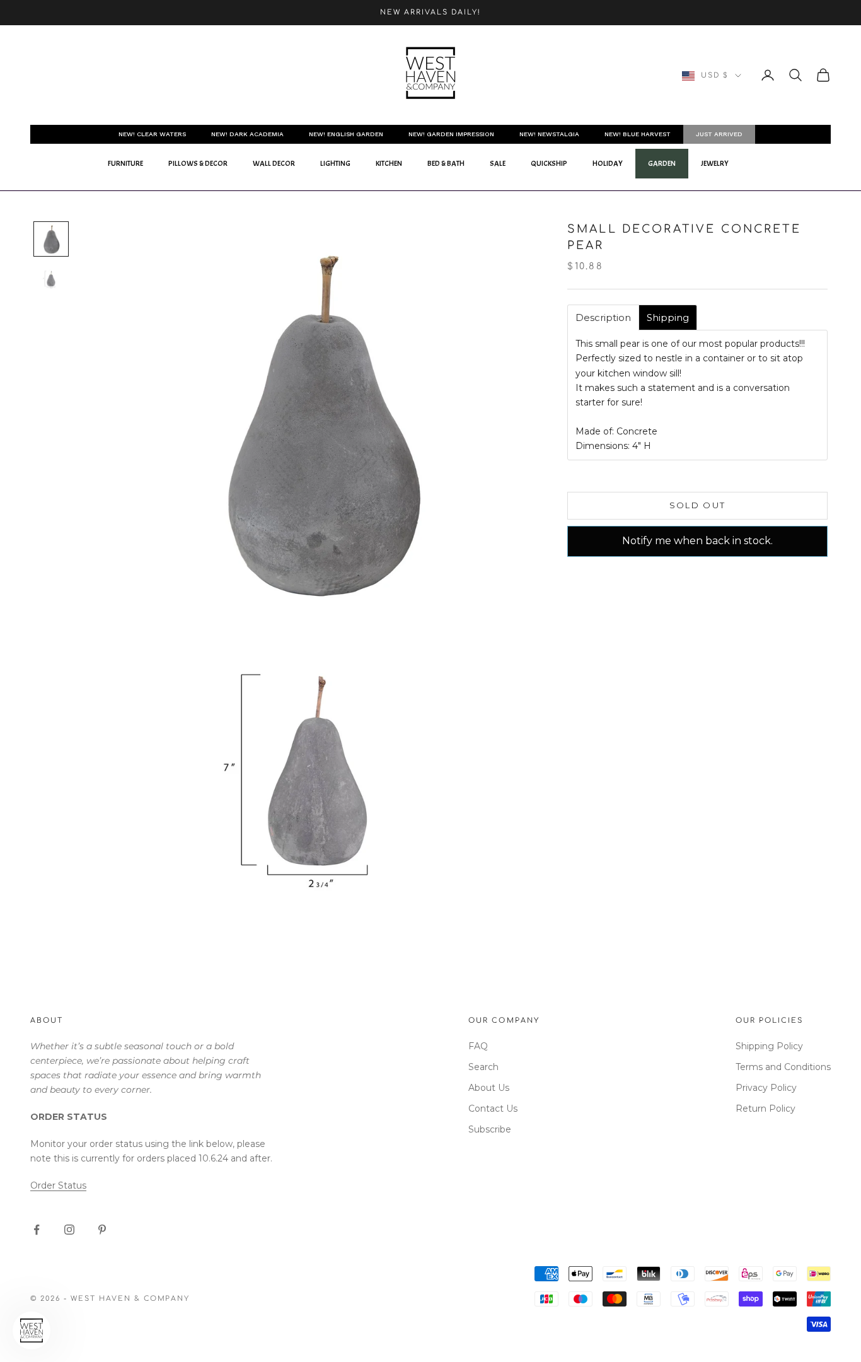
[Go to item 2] (51, 279)
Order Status (58, 1185)
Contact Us (492, 1108)
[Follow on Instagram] (69, 1229)
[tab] (603, 317)
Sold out (697, 505)
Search (483, 1067)
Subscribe (489, 1129)
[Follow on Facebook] (36, 1229)
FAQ (478, 1046)
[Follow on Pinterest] (102, 1229)
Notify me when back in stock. (697, 541)
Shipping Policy (769, 1046)
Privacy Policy (766, 1087)
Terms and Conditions (783, 1067)
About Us (488, 1087)
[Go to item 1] (51, 239)
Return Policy (765, 1108)
